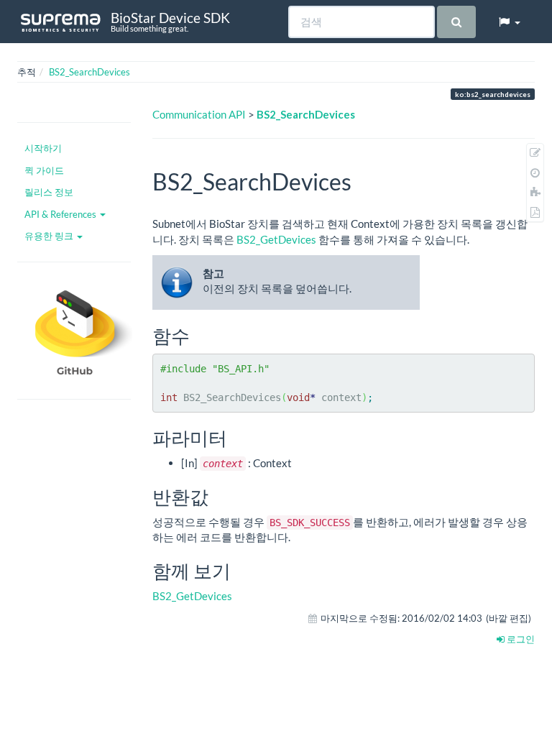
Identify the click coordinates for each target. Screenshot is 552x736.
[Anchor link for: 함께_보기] (240, 570)
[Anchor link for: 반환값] (217, 496)
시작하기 (43, 148)
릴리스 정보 (48, 192)
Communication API (199, 114)
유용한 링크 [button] (49, 236)
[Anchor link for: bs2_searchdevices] (362, 180)
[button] (509, 21)
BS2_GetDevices (276, 239)
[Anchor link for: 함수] (199, 335)
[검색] (456, 22)
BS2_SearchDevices (89, 72)
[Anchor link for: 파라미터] (236, 437)
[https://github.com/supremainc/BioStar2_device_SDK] (74, 330)
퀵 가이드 (44, 170)
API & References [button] (61, 214)
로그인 (520, 639)
